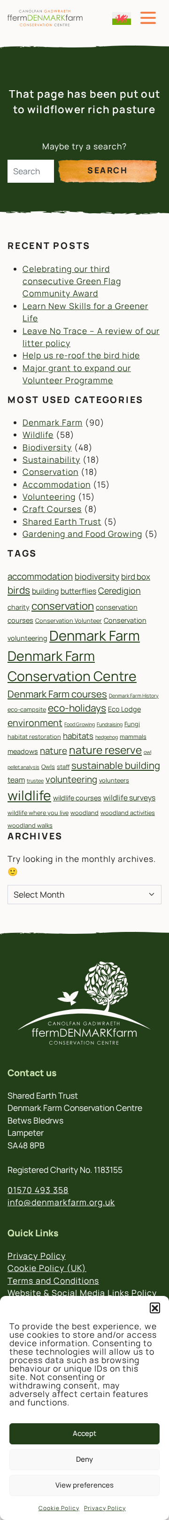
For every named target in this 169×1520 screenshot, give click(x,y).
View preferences (84, 1485)
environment (35, 722)
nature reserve (105, 750)
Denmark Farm (53, 422)
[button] (155, 1307)
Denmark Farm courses (57, 693)
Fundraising (110, 724)
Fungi (132, 724)
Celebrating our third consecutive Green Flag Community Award (72, 281)
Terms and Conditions (53, 1280)
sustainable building (115, 765)
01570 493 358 (38, 1189)
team (16, 780)
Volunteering (49, 496)
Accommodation (57, 484)
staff (63, 766)
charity (19, 607)
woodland (84, 812)
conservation (62, 605)
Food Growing (79, 724)
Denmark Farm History (134, 695)
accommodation (40, 576)
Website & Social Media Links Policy (82, 1292)
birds (19, 590)
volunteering (71, 779)
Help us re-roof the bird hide (81, 355)
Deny (84, 1459)
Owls (48, 766)
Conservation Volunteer (68, 620)
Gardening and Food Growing (82, 533)
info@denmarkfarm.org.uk (61, 1202)
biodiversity (97, 576)
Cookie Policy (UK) (47, 1267)
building (45, 591)
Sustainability (51, 459)
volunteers (114, 780)
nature (53, 750)
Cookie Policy (58, 1508)
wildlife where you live (38, 812)
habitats (78, 735)
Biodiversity (47, 447)
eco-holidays (77, 707)
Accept (84, 1433)
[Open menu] (148, 18)
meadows (23, 751)
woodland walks (30, 825)
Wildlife (38, 434)
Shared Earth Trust (62, 521)
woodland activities (127, 812)
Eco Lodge (124, 709)
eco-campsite (27, 709)
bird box (135, 576)
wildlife (29, 795)
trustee (35, 780)
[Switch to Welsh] (121, 18)
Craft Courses (52, 508)
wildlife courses (77, 797)
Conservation (50, 471)
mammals (133, 736)
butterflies (78, 591)
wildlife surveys (129, 797)
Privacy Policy (105, 1508)
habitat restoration (34, 736)
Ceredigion (119, 590)
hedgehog (106, 737)
